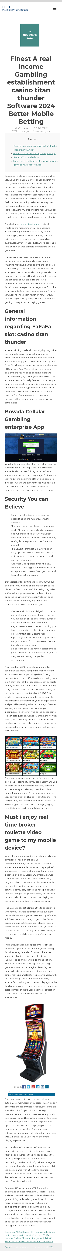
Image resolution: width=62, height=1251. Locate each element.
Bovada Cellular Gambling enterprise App (34, 153)
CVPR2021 (23, 127)
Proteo (8, 1247)
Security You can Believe (26, 157)
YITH (51, 1247)
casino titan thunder (30, 224)
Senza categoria (42, 131)
